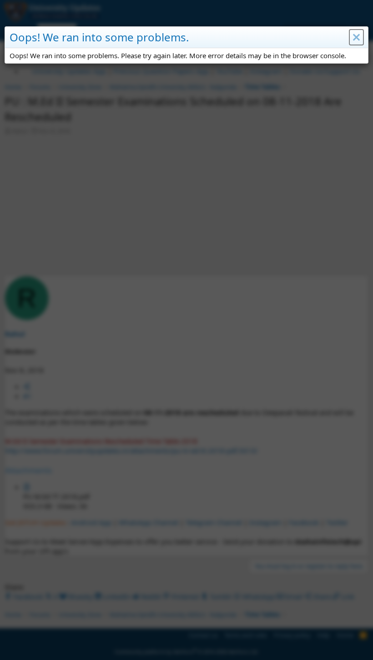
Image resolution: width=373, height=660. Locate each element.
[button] (356, 37)
